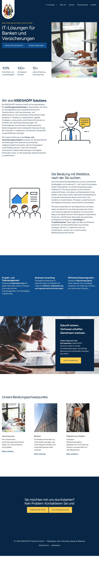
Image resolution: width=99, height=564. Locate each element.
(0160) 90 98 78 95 (37, 510)
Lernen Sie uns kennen (14, 45)
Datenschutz (44, 545)
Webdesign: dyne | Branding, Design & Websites (66, 541)
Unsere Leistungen (36, 45)
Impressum (55, 545)
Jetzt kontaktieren (70, 360)
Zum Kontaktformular (60, 510)
